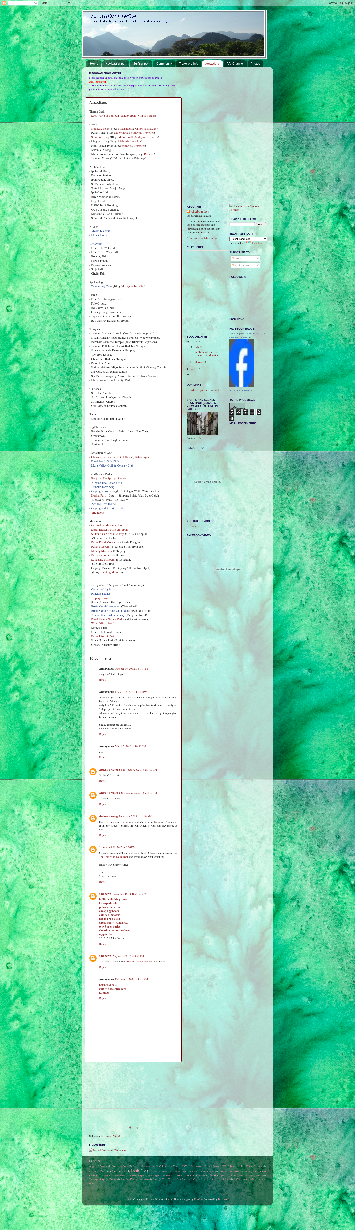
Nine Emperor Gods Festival (191, 1175)
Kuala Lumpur (207, 1171)
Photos (255, 63)
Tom (102, 847)
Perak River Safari (102, 636)
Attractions (212, 63)
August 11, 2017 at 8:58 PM (128, 956)
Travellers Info (188, 63)
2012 (194, 342)
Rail (233, 1175)
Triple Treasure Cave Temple (175, 1179)
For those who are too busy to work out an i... (208, 353)
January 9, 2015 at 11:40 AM (135, 816)
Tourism (112, 1179)
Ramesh (149, 154)
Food (103, 1171)
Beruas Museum (101, 555)
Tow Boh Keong (129, 1179)
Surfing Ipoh (141, 63)
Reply (102, 680)
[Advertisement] (133, 1093)
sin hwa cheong (108, 816)
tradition (145, 1179)
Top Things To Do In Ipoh (114, 857)
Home (94, 63)
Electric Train (211, 1166)
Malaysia (234, 1171)
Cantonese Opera (120, 1166)
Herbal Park (98, 495)
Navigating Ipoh (115, 63)
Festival (233, 1166)
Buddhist (103, 1166)
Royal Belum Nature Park (107, 619)
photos (224, 1175)
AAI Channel (235, 63)
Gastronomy (119, 1171)
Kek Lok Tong (100, 128)
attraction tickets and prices (139, 961)
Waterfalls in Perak (103, 623)
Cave (135, 1166)
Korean (193, 1171)
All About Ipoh (200, 212)
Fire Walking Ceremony (252, 1166)
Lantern (222, 1171)
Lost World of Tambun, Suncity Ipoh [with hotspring (123, 115)
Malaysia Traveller (146, 128)
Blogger (222, 1199)
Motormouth (125, 128)
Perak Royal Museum (104, 542)
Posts (237, 258)
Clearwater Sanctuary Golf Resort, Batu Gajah (120, 457)
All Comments (242, 265)
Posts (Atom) (112, 1136)
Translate (257, 243)
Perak (213, 1175)
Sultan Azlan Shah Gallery (107, 534)
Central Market (148, 1166)
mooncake (105, 1175)
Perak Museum (100, 546)
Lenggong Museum (103, 559)
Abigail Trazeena (109, 770)
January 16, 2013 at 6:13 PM (131, 692)
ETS (224, 1166)
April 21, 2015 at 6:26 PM (120, 847)
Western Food (199, 1179)
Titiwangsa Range (97, 1179)
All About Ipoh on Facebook (203, 390)
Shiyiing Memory (111, 572)
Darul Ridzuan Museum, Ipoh (109, 529)
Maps (246, 1171)
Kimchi (164, 1171)
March (199, 362)
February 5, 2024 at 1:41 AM (131, 979)
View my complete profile (202, 238)
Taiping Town (99, 598)
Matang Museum (101, 551)
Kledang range (179, 1171)
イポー (212, 1179)
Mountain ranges (136, 1175)
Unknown (105, 894)
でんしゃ (224, 1179)
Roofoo (198, 1199)
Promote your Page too (240, 390)
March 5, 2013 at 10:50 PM (130, 746)
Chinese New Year (168, 1166)
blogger (92, 1166)
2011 (194, 369)
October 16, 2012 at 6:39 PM (131, 668)
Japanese (153, 1171)
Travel (155, 1179)
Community (164, 63)
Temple (259, 1175)
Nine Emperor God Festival (160, 1175)
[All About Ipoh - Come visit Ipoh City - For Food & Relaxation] (241, 386)
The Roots (97, 512)
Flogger (92, 1171)
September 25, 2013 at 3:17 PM (139, 769)
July (197, 347)
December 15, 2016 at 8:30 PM (130, 894)
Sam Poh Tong (100, 137)
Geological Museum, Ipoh (107, 525)
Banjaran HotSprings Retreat (109, 478)
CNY (184, 1166)
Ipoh (135, 1171)
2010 (194, 374)
